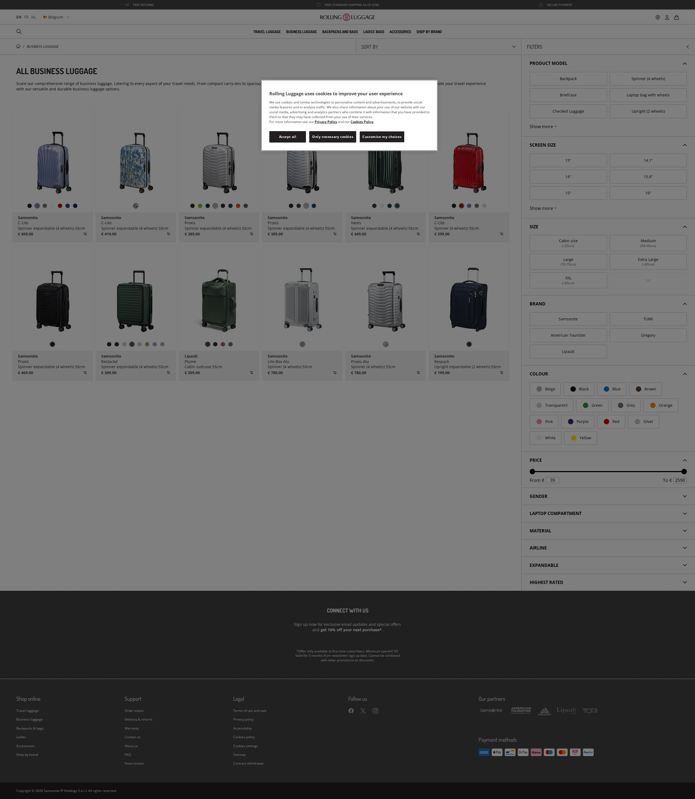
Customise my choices (382, 136)
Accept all (287, 136)
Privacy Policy (326, 121)
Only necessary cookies (332, 136)
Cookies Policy (362, 121)
